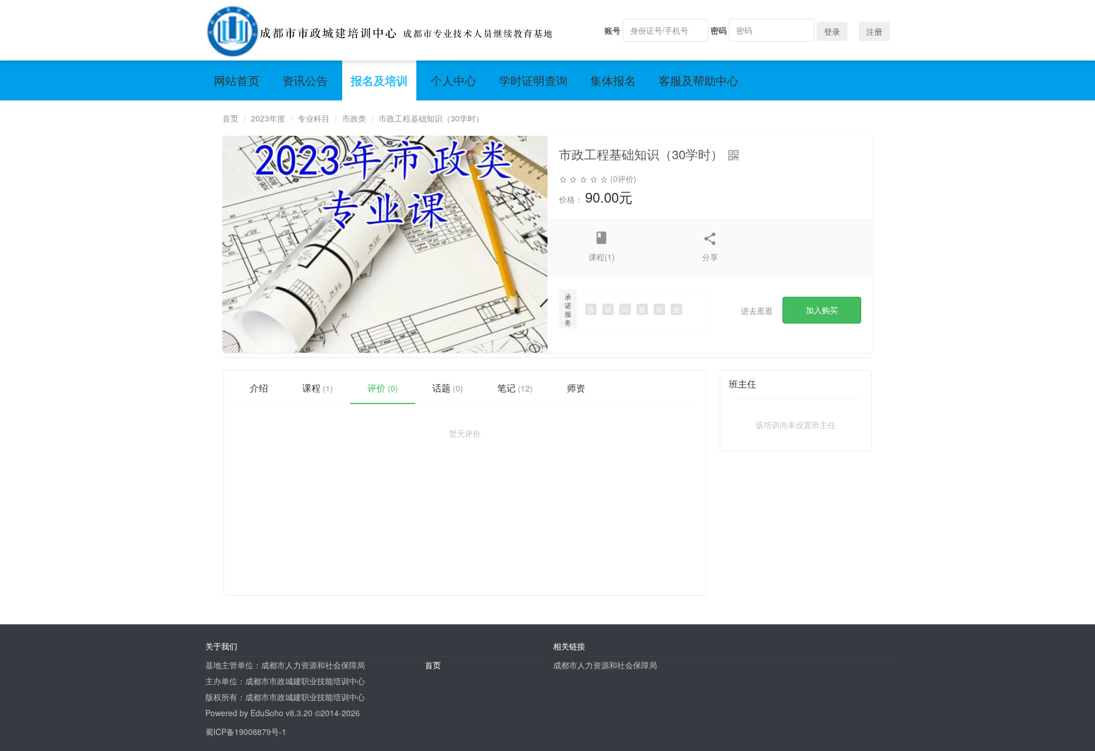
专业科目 (314, 118)
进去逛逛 (757, 310)
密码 (719, 30)
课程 (317, 387)
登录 (832, 31)
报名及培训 (379, 80)
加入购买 (822, 310)
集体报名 (613, 80)
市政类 (354, 118)
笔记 (515, 387)
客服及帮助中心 (699, 80)
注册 (874, 31)
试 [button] (608, 309)
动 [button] (659, 309)
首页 (230, 118)
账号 (612, 30)
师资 (576, 387)
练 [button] (590, 309)
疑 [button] (642, 309)
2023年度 (268, 118)
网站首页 (236, 80)
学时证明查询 (533, 80)
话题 (447, 387)
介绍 (259, 387)
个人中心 (453, 80)
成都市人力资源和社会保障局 (605, 665)
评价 (382, 387)
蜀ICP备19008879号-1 (245, 731)
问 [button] (625, 309)
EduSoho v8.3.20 (281, 712)
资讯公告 (305, 80)
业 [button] (676, 309)
